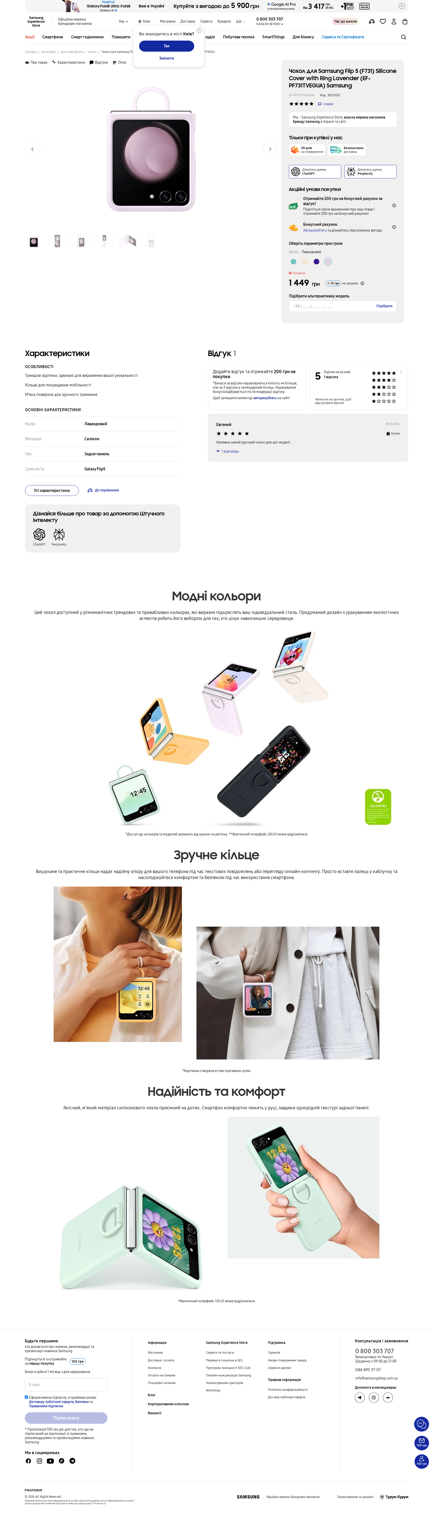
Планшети (121, 37)
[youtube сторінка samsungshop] (50, 1461)
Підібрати (384, 306)
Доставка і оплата (161, 1360)
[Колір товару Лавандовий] (328, 261)
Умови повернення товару (287, 1360)
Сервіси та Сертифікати (343, 37)
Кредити (224, 21)
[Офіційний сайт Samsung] (248, 1497)
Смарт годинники (87, 37)
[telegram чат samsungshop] (72, 1460)
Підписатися (66, 1418)
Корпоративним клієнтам (168, 1404)
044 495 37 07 (368, 1369)
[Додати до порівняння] (372, 22)
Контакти (154, 1368)
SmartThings (273, 37)
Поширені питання (162, 1383)
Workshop (213, 1390)
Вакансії (154, 1413)
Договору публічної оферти (51, 1402)
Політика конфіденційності (287, 1390)
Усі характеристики (52, 490)
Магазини (167, 21)
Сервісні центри (279, 1368)
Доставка (187, 21)
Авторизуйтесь (315, 230)
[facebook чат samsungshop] (28, 1461)
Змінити (166, 58)
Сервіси (206, 21)
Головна (30, 52)
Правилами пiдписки (46, 1406)
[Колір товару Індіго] (316, 261)
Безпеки (82, 1402)
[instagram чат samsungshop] (39, 1461)
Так (167, 46)
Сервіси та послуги (220, 1353)
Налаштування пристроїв (224, 1383)
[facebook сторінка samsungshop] (388, 1398)
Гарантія (274, 1353)
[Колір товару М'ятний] (293, 261)
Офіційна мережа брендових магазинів (75, 21)
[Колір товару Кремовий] (305, 261)
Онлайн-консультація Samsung (228, 1375)
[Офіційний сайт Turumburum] (393, 1496)
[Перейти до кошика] (405, 22)
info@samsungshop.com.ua (376, 1378)
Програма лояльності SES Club (228, 1368)
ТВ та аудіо (205, 37)
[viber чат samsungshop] (374, 1398)
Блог (152, 1395)
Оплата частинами (161, 1375)
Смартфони (52, 37)
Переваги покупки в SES (224, 1360)
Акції (29, 37)
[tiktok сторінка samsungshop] (61, 1460)
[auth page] (394, 22)
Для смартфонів (72, 52)
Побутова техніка (238, 37)
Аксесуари (48, 52)
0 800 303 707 (374, 1351)
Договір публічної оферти (286, 1397)
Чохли (92, 52)
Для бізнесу (303, 37)
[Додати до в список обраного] (383, 22)
